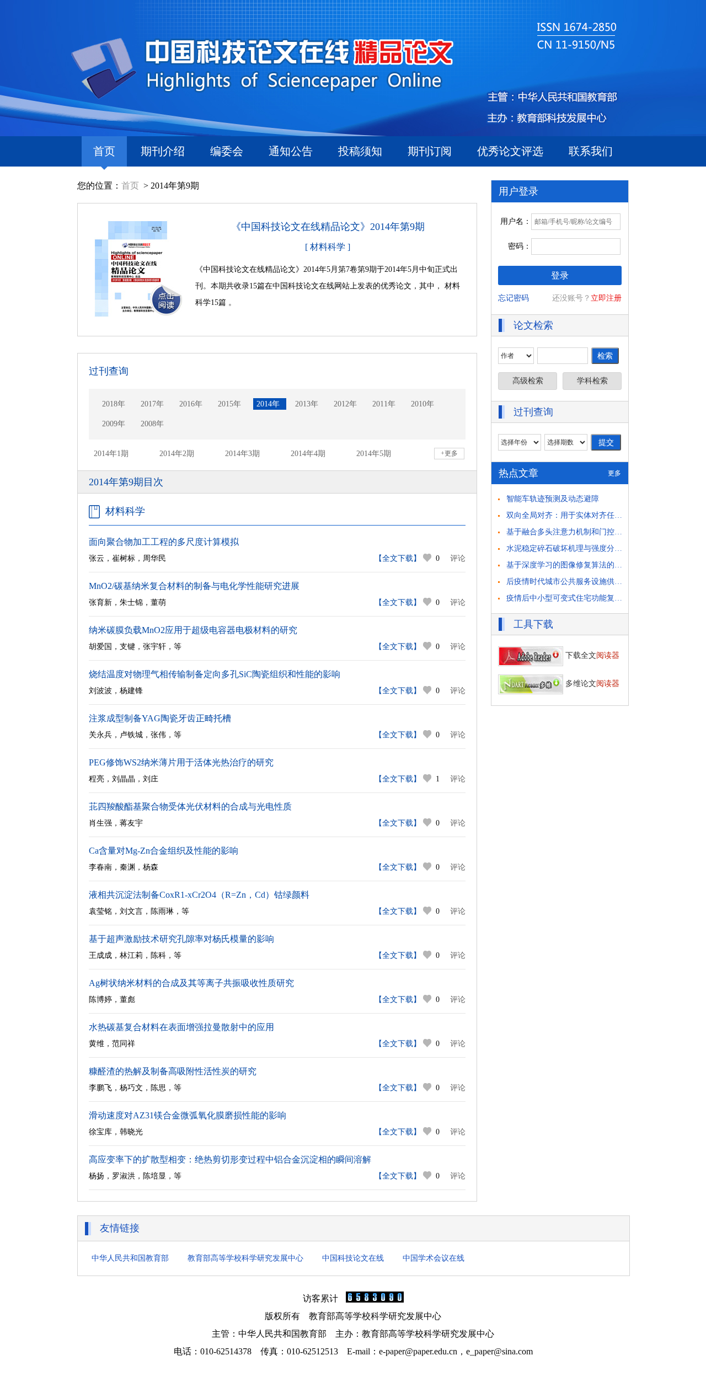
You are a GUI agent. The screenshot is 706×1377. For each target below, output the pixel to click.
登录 (560, 275)
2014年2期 (176, 453)
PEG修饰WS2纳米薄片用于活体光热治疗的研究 (181, 762)
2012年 (345, 404)
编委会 (226, 151)
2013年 (306, 404)
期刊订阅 (430, 151)
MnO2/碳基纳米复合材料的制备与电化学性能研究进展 (194, 586)
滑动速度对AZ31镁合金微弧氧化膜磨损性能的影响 (187, 1115)
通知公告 (291, 151)
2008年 (152, 424)
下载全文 (591, 655)
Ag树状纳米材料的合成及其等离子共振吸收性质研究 (191, 983)
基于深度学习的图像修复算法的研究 (568, 565)
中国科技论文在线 (353, 1258)
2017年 (152, 404)
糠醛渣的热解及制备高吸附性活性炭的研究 (172, 1071)
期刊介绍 (163, 151)
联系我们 (591, 151)
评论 (458, 558)
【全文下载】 (398, 558)
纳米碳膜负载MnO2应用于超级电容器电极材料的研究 (193, 630)
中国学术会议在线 (433, 1258)
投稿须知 (360, 151)
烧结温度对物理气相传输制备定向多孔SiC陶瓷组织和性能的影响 (214, 674)
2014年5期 (373, 453)
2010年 (422, 404)
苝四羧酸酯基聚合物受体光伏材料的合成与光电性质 (190, 806)
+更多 (449, 453)
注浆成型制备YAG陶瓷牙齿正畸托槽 (160, 718)
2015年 (229, 404)
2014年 (268, 404)
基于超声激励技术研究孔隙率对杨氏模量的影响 (181, 939)
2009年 (113, 424)
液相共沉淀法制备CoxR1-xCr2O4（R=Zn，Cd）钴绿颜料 (199, 894)
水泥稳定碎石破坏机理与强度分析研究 (572, 548)
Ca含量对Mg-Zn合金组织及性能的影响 (163, 850)
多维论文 (591, 683)
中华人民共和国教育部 (130, 1258)
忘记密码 (513, 298)
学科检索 (592, 381)
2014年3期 (242, 453)
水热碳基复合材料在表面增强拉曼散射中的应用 (181, 1027)
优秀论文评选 (510, 151)
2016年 (190, 404)
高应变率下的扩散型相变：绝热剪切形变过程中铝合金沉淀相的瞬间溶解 (230, 1159)
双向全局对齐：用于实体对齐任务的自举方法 (583, 515)
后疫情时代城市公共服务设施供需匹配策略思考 (587, 581)
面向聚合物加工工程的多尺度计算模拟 (164, 541)
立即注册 (606, 298)
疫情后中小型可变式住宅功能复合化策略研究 (583, 598)
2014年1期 (111, 453)
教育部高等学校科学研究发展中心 (245, 1258)
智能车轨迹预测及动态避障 (552, 499)
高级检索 (527, 381)
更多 (614, 473)
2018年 (113, 404)
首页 (104, 151)
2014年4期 (308, 453)
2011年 (383, 404)
